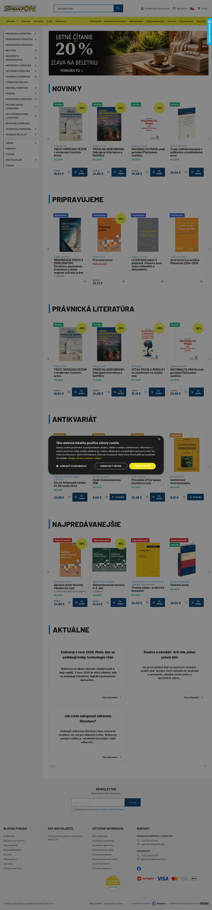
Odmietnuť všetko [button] (110, 466)
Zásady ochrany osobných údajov (84, 458)
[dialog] (106, 455)
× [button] (159, 439)
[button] (71, 466)
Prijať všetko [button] (142, 466)
